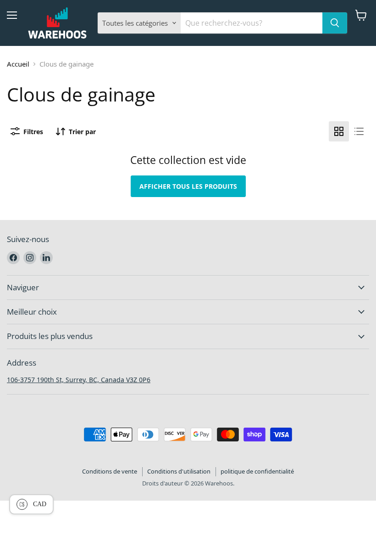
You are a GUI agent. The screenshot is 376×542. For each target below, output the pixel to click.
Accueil (18, 63)
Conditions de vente (109, 471)
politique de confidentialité (257, 471)
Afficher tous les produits (188, 186)
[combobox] (251, 23)
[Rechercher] (334, 23)
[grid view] (339, 131)
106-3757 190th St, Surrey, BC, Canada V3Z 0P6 (78, 379)
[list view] (359, 131)
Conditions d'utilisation (178, 471)
